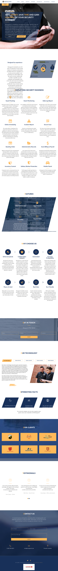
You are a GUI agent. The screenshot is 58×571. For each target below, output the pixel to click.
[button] (43, 69)
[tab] (7, 361)
